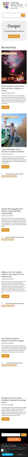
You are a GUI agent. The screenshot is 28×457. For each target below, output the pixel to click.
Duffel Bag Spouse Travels (17, 4)
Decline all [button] (20, 454)
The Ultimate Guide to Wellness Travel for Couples (12, 339)
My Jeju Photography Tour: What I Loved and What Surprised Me (12, 211)
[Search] (23, 15)
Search (2, 432)
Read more (5, 107)
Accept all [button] (7, 454)
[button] (14, 452)
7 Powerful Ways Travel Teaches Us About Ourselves (12, 150)
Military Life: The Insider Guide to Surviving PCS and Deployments (12, 274)
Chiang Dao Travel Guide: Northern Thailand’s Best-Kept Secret (13, 400)
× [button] (26, 445)
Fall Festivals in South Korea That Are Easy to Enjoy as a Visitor (12, 88)
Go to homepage (14, 36)
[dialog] (14, 450)
